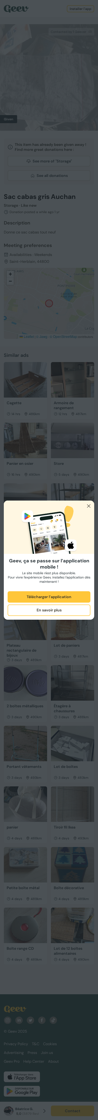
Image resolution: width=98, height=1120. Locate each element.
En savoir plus (49, 610)
